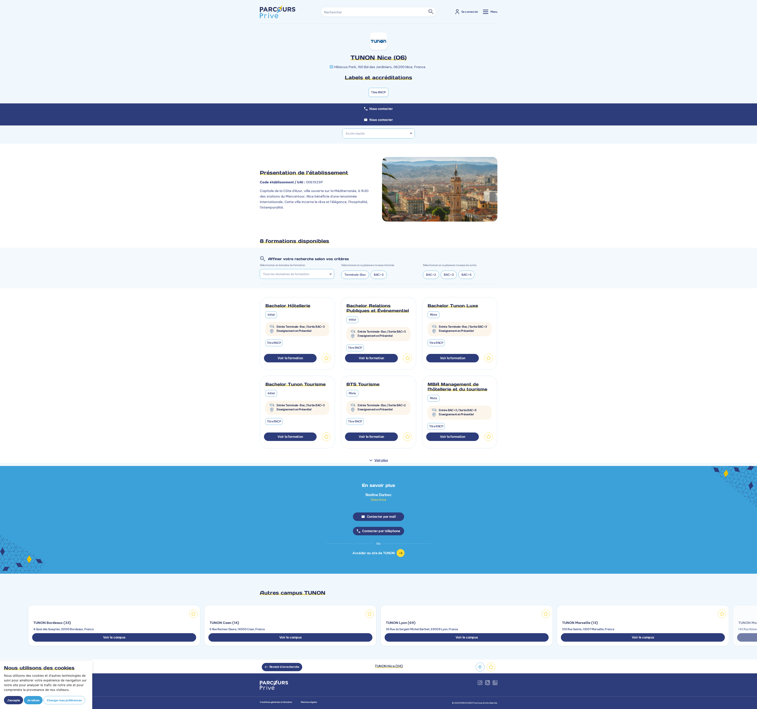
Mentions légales (309, 702)
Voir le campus (114, 637)
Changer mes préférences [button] (64, 700)
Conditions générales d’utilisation (276, 702)
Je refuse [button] (33, 700)
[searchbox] (295, 274)
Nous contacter (381, 120)
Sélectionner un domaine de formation (282, 265)
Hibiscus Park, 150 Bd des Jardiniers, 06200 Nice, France (379, 67)
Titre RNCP (378, 92)
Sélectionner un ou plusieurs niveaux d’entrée (367, 265)
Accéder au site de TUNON (373, 553)
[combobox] (378, 133)
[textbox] (378, 133)
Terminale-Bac (355, 275)
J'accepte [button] (13, 700)
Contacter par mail (381, 517)
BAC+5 (466, 275)
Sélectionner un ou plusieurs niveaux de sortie (449, 265)
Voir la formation (290, 358)
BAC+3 (379, 275)
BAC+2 (431, 275)
